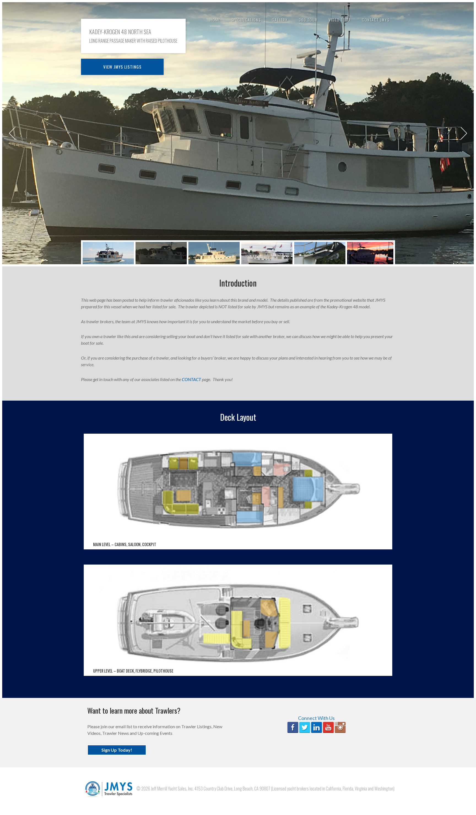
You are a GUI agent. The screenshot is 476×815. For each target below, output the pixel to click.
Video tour (340, 20)
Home (215, 20)
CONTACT (191, 379)
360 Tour (308, 20)
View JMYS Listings (122, 67)
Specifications (246, 20)
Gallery (280, 20)
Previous (12, 133)
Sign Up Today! (116, 749)
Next (464, 133)
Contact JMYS (376, 20)
